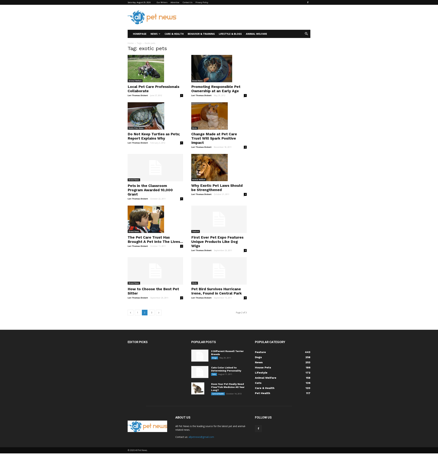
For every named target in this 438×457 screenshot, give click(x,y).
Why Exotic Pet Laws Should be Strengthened (217, 187)
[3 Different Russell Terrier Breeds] (199, 356)
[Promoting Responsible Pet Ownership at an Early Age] (219, 68)
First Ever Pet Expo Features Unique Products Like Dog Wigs (217, 241)
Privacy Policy (202, 2)
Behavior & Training (201, 33)
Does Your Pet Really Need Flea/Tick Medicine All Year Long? (227, 387)
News (154, 33)
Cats (214, 374)
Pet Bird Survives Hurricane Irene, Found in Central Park (216, 291)
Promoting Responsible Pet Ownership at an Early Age (215, 88)
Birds (194, 128)
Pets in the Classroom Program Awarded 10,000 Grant (150, 190)
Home (131, 43)
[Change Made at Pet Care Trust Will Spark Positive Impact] (219, 116)
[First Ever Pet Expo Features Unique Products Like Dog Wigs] (219, 219)
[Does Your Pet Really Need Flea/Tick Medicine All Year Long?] (197, 388)
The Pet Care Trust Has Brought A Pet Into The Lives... (155, 239)
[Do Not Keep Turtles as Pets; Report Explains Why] (155, 116)
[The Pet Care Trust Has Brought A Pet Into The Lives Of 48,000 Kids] (155, 219)
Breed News (197, 81)
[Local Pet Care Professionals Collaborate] (155, 68)
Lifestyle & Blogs (230, 33)
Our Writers (162, 2)
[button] (306, 34)
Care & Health (174, 33)
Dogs (214, 358)
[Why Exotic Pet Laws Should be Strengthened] (219, 167)
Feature (195, 231)
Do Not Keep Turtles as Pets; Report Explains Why (154, 136)
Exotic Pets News (136, 128)
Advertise (175, 2)
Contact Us (187, 2)
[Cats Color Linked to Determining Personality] (199, 372)
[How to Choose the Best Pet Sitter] (155, 271)
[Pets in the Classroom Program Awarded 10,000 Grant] (155, 167)
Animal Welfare (256, 33)
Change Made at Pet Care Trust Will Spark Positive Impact (214, 138)
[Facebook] (307, 2)
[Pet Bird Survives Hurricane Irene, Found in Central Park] (219, 271)
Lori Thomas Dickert (138, 95)
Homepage (139, 33)
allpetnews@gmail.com (201, 437)
